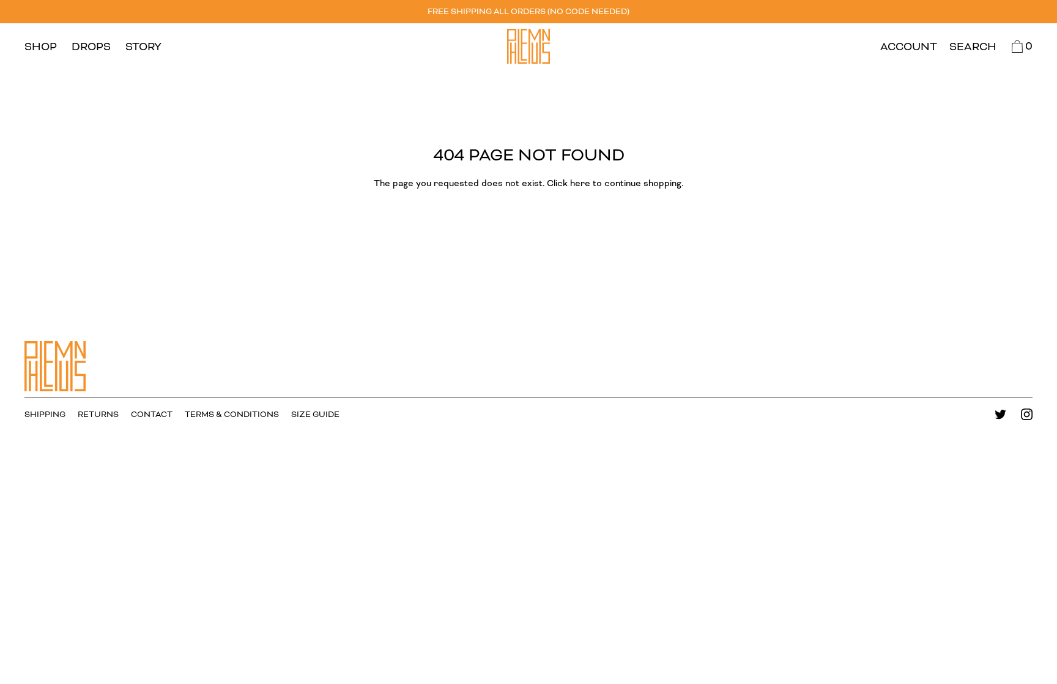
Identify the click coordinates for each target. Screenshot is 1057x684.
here (580, 184)
